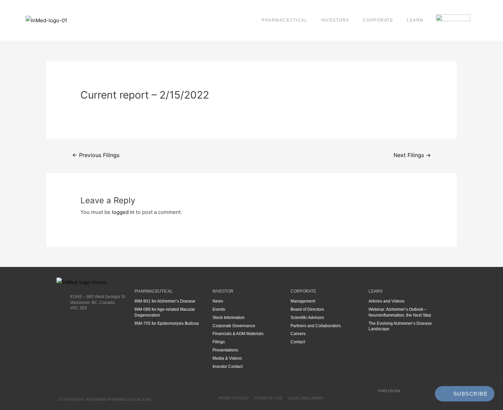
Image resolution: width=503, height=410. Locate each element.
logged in (123, 212)
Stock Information (228, 317)
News (217, 301)
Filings (218, 341)
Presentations (225, 350)
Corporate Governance (233, 325)
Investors (335, 20)
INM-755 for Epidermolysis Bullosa (166, 323)
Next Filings (412, 155)
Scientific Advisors (307, 317)
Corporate (378, 20)
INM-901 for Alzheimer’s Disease (164, 301)
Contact (298, 341)
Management (303, 301)
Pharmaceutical (284, 20)
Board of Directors (307, 309)
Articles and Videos (386, 301)
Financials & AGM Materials (237, 333)
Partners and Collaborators (316, 325)
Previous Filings (95, 155)
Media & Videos (227, 358)
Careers (298, 333)
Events (218, 309)
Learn (415, 20)
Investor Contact (227, 366)
